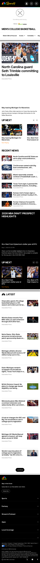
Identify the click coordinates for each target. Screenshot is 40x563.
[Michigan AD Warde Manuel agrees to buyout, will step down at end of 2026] (32, 436)
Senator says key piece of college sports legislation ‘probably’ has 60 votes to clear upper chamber (12, 453)
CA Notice (19, 546)
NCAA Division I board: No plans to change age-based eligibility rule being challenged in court (12, 386)
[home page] (9, 4)
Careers (10, 543)
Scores (21, 35)
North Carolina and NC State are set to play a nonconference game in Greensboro (25, 157)
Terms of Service (27, 546)
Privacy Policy (19, 544)
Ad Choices (11, 544)
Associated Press (7, 79)
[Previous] (33, 120)
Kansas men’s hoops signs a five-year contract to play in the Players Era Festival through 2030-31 (25, 194)
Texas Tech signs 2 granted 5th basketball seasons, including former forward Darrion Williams (25, 185)
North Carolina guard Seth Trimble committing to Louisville (20, 71)
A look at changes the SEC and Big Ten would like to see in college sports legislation (13, 419)
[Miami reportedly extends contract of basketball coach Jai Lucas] (7, 176)
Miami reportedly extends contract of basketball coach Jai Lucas (25, 176)
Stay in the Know (7, 483)
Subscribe (6, 491)
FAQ (25, 543)
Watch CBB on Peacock (10, 35)
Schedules (30, 35)
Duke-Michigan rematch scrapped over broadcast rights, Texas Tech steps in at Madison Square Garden (13, 369)
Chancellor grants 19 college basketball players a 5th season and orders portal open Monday (13, 303)
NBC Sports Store (32, 543)
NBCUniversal (12, 549)
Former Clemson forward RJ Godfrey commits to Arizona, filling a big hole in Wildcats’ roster (24, 203)
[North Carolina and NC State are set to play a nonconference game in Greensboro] (7, 158)
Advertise (4, 543)
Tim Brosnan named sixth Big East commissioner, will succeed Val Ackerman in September (24, 166)
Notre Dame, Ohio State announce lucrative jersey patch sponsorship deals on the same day (12, 336)
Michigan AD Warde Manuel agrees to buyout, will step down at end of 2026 (12, 436)
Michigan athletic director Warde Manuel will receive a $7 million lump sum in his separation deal (13, 353)
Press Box (4, 544)
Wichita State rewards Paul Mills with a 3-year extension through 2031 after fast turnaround (13, 320)
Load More (20, 470)
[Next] (37, 120)
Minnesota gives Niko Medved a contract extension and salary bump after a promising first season (13, 403)
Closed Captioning (18, 543)
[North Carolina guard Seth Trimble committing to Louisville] (20, 53)
